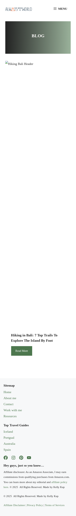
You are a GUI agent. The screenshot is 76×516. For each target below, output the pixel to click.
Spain (7, 449)
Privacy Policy (35, 505)
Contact (8, 404)
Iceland (8, 431)
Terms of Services (55, 505)
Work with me (13, 410)
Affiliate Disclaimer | (15, 505)
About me (10, 398)
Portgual (9, 437)
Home (7, 392)
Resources (10, 416)
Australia (9, 443)
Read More (21, 350)
